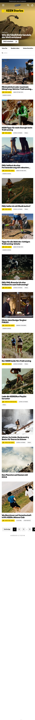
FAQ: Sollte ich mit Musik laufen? (16, 206)
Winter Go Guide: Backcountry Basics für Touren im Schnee (15, 438)
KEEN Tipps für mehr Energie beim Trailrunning (17, 129)
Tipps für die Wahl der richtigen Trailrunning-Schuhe (16, 243)
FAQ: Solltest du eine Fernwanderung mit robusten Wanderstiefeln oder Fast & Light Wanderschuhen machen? (17, 167)
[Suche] (28, 5)
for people (27, 520)
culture (18, 520)
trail (26, 133)
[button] (3, 5)
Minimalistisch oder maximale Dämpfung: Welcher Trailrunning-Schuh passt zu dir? (17, 88)
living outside (17, 133)
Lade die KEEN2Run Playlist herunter (14, 398)
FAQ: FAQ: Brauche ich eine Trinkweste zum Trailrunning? (15, 284)
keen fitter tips (18, 92)
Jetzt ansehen (8, 41)
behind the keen (21, 325)
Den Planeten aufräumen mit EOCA (15, 476)
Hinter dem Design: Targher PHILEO (14, 321)
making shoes (7, 95)
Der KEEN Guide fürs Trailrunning (16, 361)
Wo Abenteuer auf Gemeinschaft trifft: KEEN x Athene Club (16, 516)
